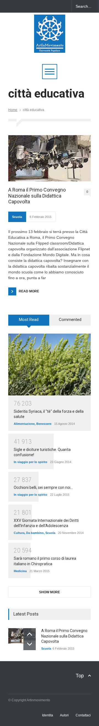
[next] (29, 644)
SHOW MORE (49, 592)
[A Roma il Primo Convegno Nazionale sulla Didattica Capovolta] (49, 158)
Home (12, 110)
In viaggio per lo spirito (30, 462)
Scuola (17, 216)
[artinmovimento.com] (49, 46)
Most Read (28, 319)
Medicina (20, 571)
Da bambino (35, 532)
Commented (70, 319)
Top (80, 675)
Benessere (43, 423)
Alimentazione (24, 423)
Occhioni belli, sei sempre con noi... (43, 487)
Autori (64, 715)
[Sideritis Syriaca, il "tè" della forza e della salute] (49, 364)
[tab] (29, 322)
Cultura (19, 532)
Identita (47, 715)
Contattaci (83, 715)
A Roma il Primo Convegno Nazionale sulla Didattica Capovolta (37, 195)
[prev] (29, 634)
